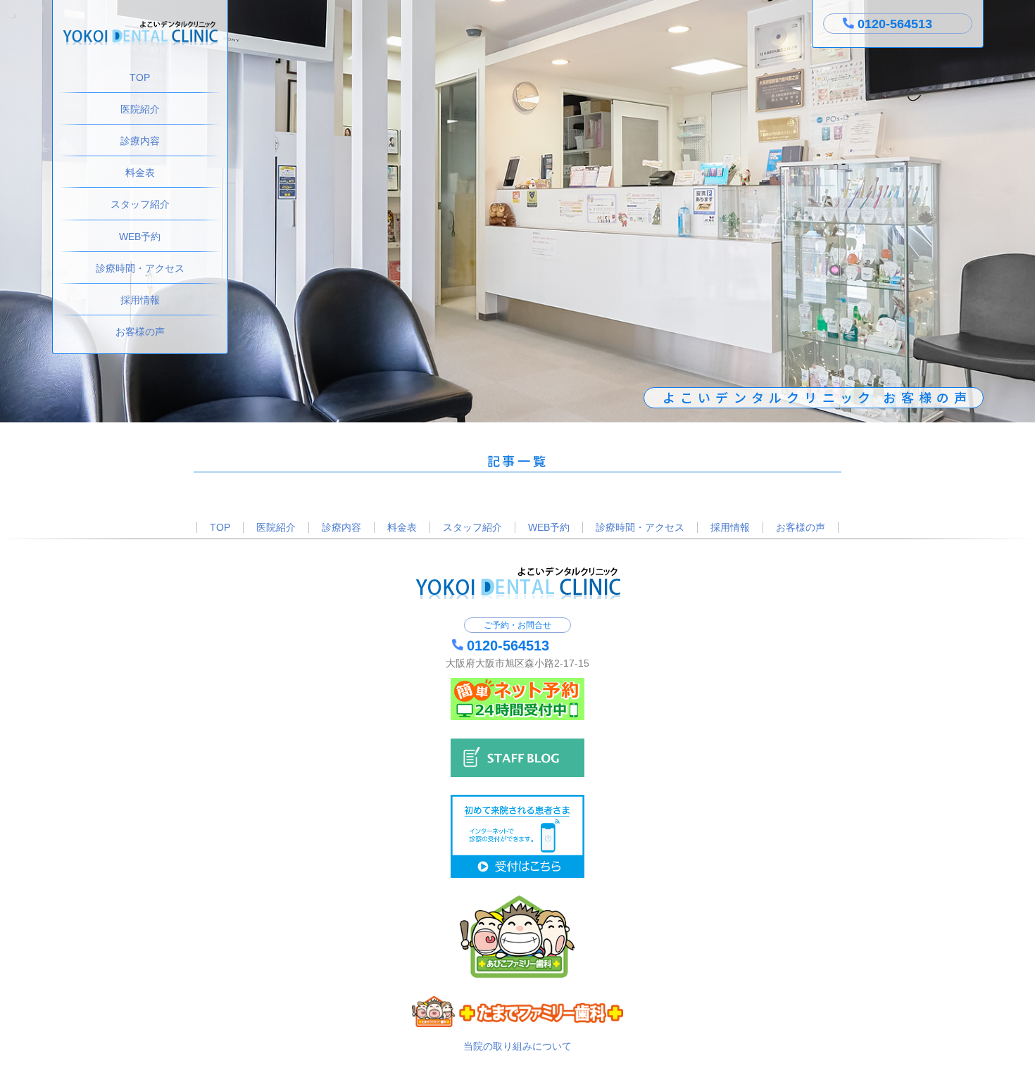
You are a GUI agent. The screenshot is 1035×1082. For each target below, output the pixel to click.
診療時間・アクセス (140, 268)
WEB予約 (140, 236)
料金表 (140, 172)
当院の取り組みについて (517, 1046)
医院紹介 (140, 109)
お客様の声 (140, 331)
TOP (140, 77)
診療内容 (140, 140)
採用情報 (140, 300)
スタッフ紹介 (140, 204)
